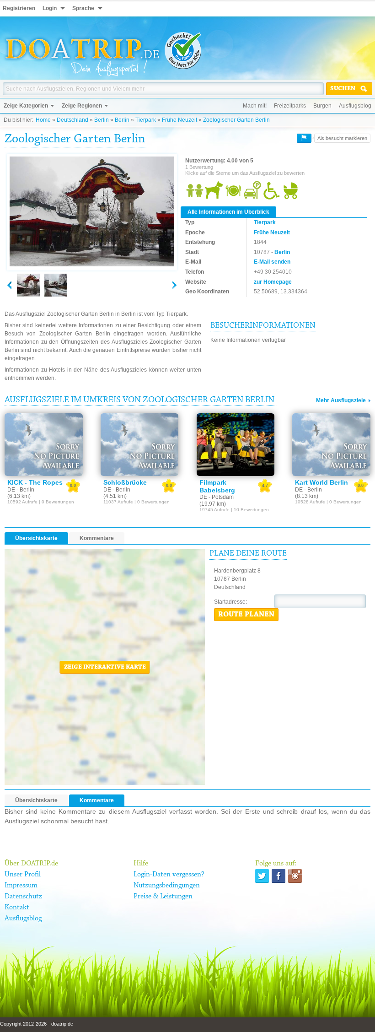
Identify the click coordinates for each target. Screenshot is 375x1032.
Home (43, 120)
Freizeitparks (290, 106)
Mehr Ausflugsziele (341, 400)
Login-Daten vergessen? (169, 874)
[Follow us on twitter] (262, 876)
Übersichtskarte (36, 538)
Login (50, 8)
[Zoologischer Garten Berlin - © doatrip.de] (92, 212)
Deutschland (72, 120)
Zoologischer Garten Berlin (236, 120)
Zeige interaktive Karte (105, 667)
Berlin (101, 120)
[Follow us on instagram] (295, 876)
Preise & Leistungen (163, 896)
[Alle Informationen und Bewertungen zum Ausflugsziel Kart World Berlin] (331, 444)
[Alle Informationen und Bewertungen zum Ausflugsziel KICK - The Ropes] (44, 444)
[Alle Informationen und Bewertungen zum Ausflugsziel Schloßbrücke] (140, 444)
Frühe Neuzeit (179, 120)
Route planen (246, 614)
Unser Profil (23, 874)
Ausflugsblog (355, 106)
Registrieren (19, 8)
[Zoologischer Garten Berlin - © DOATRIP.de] (56, 285)
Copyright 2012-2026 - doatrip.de (36, 1024)
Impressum (21, 885)
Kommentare (97, 538)
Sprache (83, 8)
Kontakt (17, 907)
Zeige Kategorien (26, 106)
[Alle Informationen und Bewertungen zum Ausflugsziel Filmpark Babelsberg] (236, 444)
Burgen (322, 106)
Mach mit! (255, 106)
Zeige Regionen (82, 106)
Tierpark (145, 120)
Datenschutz (23, 896)
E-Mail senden (272, 262)
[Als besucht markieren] (304, 138)
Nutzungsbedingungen (167, 885)
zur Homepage (273, 282)
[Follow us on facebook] (278, 876)
